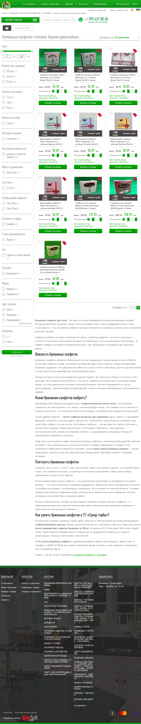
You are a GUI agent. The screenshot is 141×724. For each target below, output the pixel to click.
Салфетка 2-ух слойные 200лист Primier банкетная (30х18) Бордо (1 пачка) (122, 205)
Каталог (69, 4)
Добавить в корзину (53, 102)
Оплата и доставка (50, 4)
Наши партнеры (8, 587)
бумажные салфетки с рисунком (90, 554)
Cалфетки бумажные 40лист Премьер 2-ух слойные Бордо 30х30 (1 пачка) (52, 77)
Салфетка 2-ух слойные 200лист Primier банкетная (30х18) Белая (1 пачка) (86, 205)
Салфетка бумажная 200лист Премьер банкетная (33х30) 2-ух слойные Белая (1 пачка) (52, 270)
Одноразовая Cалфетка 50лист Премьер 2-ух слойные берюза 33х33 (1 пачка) (51, 142)
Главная (4, 13)
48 (134, 307)
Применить (17, 352)
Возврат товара (8, 591)
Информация (100, 4)
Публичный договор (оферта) (26, 712)
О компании (29, 4)
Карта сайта (7, 712)
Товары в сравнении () (118, 10)
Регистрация (122, 4)
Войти (135, 4)
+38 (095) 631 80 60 (114, 586)
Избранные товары (30, 587)
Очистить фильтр (17, 356)
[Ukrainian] (138, 10)
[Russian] (132, 10)
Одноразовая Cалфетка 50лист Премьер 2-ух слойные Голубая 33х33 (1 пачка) (86, 142)
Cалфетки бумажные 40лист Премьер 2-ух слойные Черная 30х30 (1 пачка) (87, 77)
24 (131, 307)
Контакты (83, 4)
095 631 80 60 (96, 18)
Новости (5, 600)
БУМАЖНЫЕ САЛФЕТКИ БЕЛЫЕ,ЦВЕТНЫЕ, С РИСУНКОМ (30, 13)
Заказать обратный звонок (98, 22)
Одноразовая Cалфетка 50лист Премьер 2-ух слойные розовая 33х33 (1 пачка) (51, 206)
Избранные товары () (97, 10)
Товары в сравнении (31, 591)
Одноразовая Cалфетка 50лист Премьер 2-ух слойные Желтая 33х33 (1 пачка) (121, 142)
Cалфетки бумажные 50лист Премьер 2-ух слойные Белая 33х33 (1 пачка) (122, 77)
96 (138, 307)
